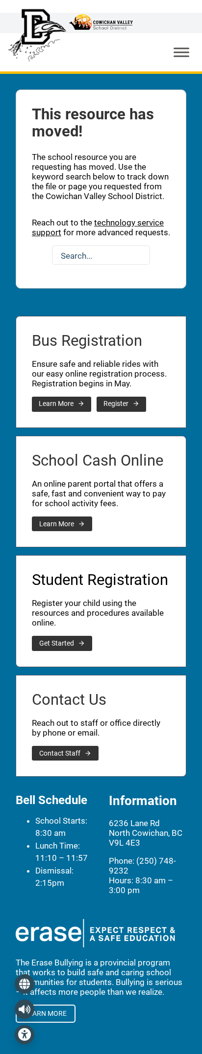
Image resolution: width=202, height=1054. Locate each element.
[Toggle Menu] (181, 52)
